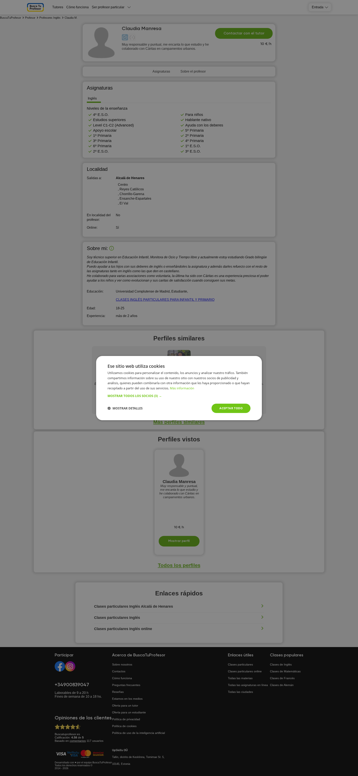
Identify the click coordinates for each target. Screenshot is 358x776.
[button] (179, 396)
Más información (182, 388)
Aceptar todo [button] (231, 408)
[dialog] (179, 388)
